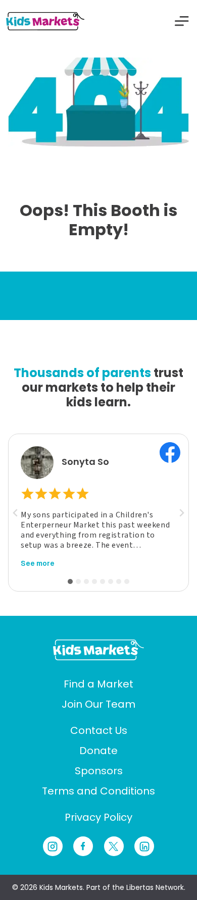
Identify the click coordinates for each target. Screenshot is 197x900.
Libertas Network (155, 887)
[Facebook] (83, 846)
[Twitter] (114, 846)
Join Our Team (98, 704)
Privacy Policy (98, 817)
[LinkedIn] (144, 846)
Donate (98, 751)
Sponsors (99, 771)
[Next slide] (181, 513)
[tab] (70, 581)
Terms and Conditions (98, 791)
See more (38, 563)
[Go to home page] (98, 649)
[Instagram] (53, 846)
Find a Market (98, 684)
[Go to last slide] (16, 513)
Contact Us (98, 730)
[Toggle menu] (182, 21)
